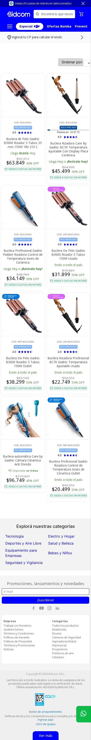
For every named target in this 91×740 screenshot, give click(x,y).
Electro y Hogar (61, 536)
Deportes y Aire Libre (23, 543)
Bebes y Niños (60, 553)
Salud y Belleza (61, 543)
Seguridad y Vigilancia (24, 562)
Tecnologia (14, 536)
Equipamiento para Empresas (21, 553)
